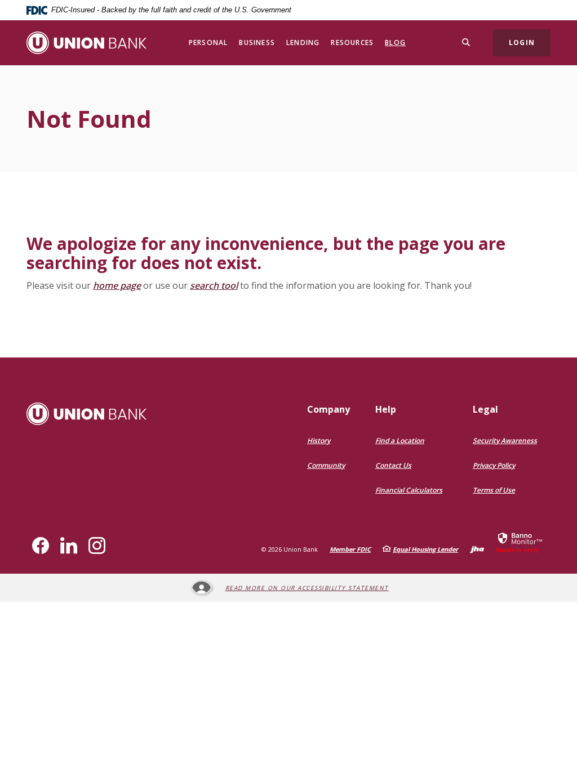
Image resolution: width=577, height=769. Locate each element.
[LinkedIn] (69, 545)
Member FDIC (350, 549)
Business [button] (257, 42)
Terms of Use (494, 490)
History (318, 440)
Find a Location (399, 440)
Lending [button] (302, 42)
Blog (395, 42)
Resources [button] (352, 42)
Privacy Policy (494, 465)
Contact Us (393, 465)
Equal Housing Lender (425, 549)
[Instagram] (97, 545)
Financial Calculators (408, 490)
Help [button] (385, 409)
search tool (214, 285)
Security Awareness (505, 440)
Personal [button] (208, 42)
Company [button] (328, 409)
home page (117, 285)
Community (326, 465)
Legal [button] (485, 409)
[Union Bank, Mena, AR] (86, 43)
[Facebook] (40, 545)
